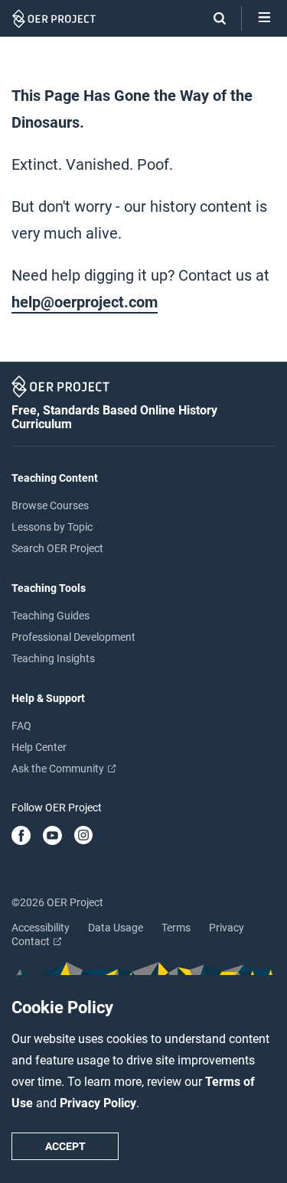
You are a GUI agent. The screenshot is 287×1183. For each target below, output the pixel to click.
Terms (176, 927)
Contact (31, 941)
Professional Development (73, 637)
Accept (65, 1146)
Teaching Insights (53, 658)
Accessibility (40, 927)
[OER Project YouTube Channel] (52, 836)
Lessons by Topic (52, 527)
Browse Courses (50, 505)
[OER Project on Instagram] (83, 836)
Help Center (39, 747)
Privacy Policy (98, 1103)
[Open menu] (264, 18)
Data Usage (115, 927)
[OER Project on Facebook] (21, 836)
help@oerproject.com (84, 302)
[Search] (212, 18)
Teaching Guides (50, 615)
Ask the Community (58, 768)
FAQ (21, 726)
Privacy (226, 927)
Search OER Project (57, 548)
